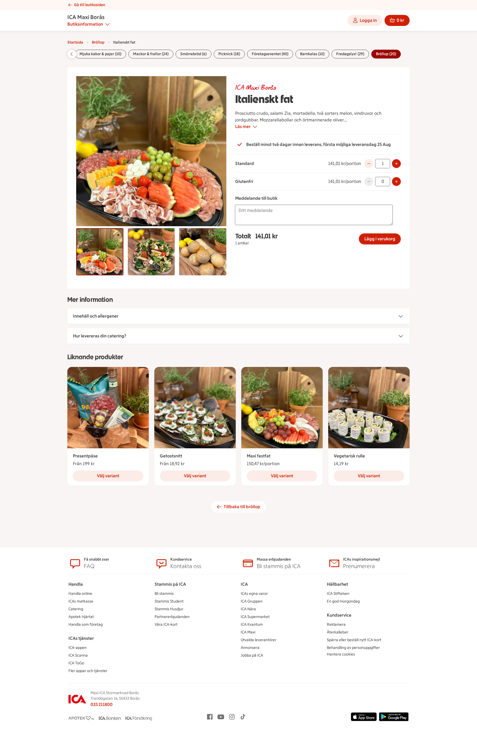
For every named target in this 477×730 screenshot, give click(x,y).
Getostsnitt (171, 456)
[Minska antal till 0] (368, 163)
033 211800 (102, 704)
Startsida (75, 42)
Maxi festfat (259, 456)
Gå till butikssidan (89, 4)
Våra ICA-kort (166, 624)
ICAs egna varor (254, 593)
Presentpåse (85, 456)
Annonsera (250, 647)
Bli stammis (164, 593)
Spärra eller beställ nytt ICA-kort (354, 640)
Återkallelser (337, 632)
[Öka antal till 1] (396, 181)
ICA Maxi (248, 632)
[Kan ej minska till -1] (368, 181)
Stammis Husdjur (169, 609)
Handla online (80, 593)
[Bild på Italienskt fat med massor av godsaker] (99, 251)
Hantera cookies (341, 654)
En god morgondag (343, 601)
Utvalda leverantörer (258, 640)
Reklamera (336, 624)
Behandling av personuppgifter (353, 647)
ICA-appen (77, 647)
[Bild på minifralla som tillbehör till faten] (202, 251)
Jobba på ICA (252, 655)
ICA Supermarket (255, 616)
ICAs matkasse (80, 601)
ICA (244, 584)
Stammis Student (169, 601)
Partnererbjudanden (172, 616)
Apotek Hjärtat (81, 616)
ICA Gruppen (252, 601)
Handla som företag (85, 624)
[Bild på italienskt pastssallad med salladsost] (151, 251)
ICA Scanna (78, 655)
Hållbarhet (337, 584)
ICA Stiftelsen (338, 593)
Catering (75, 609)
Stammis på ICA (170, 584)
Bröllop (98, 42)
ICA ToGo (76, 663)
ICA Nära (248, 609)
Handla (75, 584)
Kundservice (339, 615)
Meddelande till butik (256, 198)
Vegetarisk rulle (349, 456)
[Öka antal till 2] (396, 163)
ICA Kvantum (252, 624)
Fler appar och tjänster (87, 670)
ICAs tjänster (81, 638)
